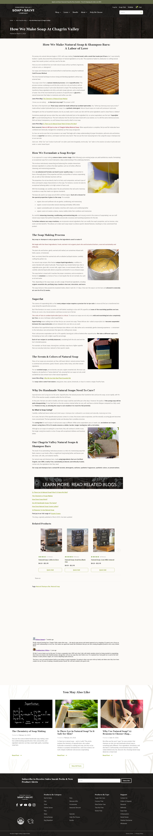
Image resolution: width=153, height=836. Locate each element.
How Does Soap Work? (39, 499)
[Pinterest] (29, 804)
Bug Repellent (48, 820)
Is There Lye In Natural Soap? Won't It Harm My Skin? (60, 124)
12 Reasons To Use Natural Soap (43, 510)
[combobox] (129, 12)
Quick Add (50, 570)
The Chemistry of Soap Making (42, 496)
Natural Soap (55, 586)
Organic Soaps (55, 513)
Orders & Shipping (125, 801)
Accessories (73, 804)
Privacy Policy (139, 833)
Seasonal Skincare (75, 807)
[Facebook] (17, 804)
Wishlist (130, 7)
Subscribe (126, 781)
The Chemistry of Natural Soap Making (55, 99)
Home (11, 20)
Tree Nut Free (99, 807)
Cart (139, 7)
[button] (58, 12)
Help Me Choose (96, 12)
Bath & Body (48, 798)
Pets (70, 798)
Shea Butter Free (100, 804)
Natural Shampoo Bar (43, 586)
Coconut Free (99, 801)
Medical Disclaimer (126, 820)
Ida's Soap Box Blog (21, 20)
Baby (45, 814)
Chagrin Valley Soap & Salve (22, 833)
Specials (72, 814)
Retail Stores (124, 817)
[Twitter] (21, 804)
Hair (45, 801)
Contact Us (123, 798)
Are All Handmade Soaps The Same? (44, 503)
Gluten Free (98, 811)
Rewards (123, 804)
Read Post (15, 755)
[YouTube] (25, 804)
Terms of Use (129, 833)
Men (45, 811)
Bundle (75, 12)
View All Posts (76, 766)
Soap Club (122, 7)
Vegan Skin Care (100, 798)
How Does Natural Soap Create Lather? (45, 506)
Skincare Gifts (73, 801)
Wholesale (123, 823)
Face (45, 804)
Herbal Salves (48, 807)
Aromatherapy (48, 817)
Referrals (123, 807)
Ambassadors (124, 814)
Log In (115, 7)
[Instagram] (34, 804)
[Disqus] (76, 613)
